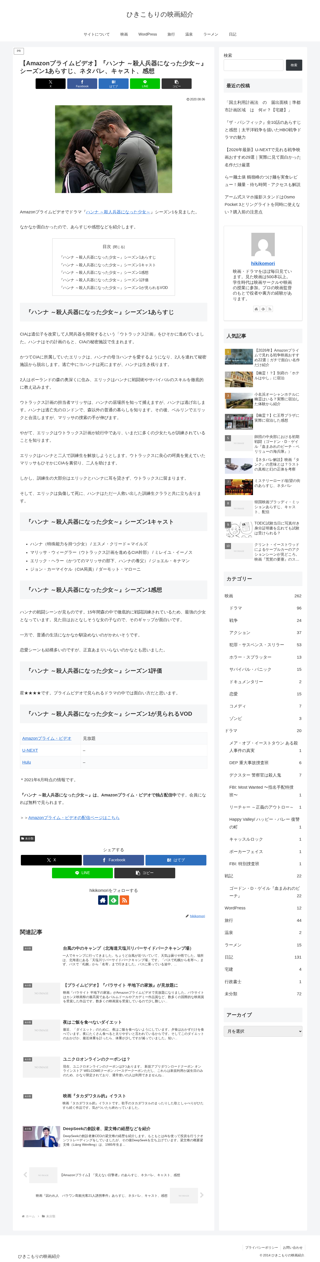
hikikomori (263, 334)
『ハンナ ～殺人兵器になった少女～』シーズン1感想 (104, 343)
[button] (177, 155)
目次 (107, 317)
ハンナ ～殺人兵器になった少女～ (118, 283)
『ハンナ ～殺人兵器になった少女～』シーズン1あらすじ (107, 328)
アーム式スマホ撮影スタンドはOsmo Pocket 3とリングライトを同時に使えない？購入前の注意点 (262, 276)
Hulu (26, 833)
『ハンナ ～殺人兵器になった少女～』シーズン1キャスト (107, 336)
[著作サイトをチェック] (103, 971)
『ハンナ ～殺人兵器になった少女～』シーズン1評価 (104, 351)
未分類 (29, 909)
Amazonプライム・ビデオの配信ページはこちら (74, 888)
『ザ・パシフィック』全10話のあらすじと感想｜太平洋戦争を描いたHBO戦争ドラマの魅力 (263, 201)
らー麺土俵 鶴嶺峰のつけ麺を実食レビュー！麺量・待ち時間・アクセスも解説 (263, 252)
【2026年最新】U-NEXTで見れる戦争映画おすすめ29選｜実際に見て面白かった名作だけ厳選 (263, 228)
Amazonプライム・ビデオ (46, 809)
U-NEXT (30, 821)
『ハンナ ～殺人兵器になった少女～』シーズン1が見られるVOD (113, 359)
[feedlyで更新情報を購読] (113, 971)
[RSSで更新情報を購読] (124, 971)
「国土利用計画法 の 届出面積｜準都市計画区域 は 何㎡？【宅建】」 (263, 177)
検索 (228, 126)
